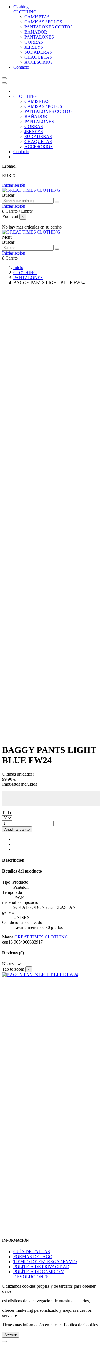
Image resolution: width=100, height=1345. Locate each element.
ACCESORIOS (38, 62)
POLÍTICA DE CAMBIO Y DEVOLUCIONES (38, 1274)
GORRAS (33, 42)
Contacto (21, 151)
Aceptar (10, 1335)
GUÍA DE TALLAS (31, 1251)
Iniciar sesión (13, 185)
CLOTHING (25, 11)
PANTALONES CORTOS (48, 27)
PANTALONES (39, 37)
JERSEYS (33, 47)
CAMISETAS (37, 17)
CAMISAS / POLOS (43, 22)
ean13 (7, 942)
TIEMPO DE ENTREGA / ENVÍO (45, 1261)
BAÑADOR (35, 32)
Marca (7, 937)
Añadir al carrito (17, 829)
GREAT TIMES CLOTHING (41, 937)
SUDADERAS (38, 52)
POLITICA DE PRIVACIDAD (41, 1266)
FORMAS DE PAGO (32, 1256)
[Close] (4, 83)
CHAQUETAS (38, 57)
